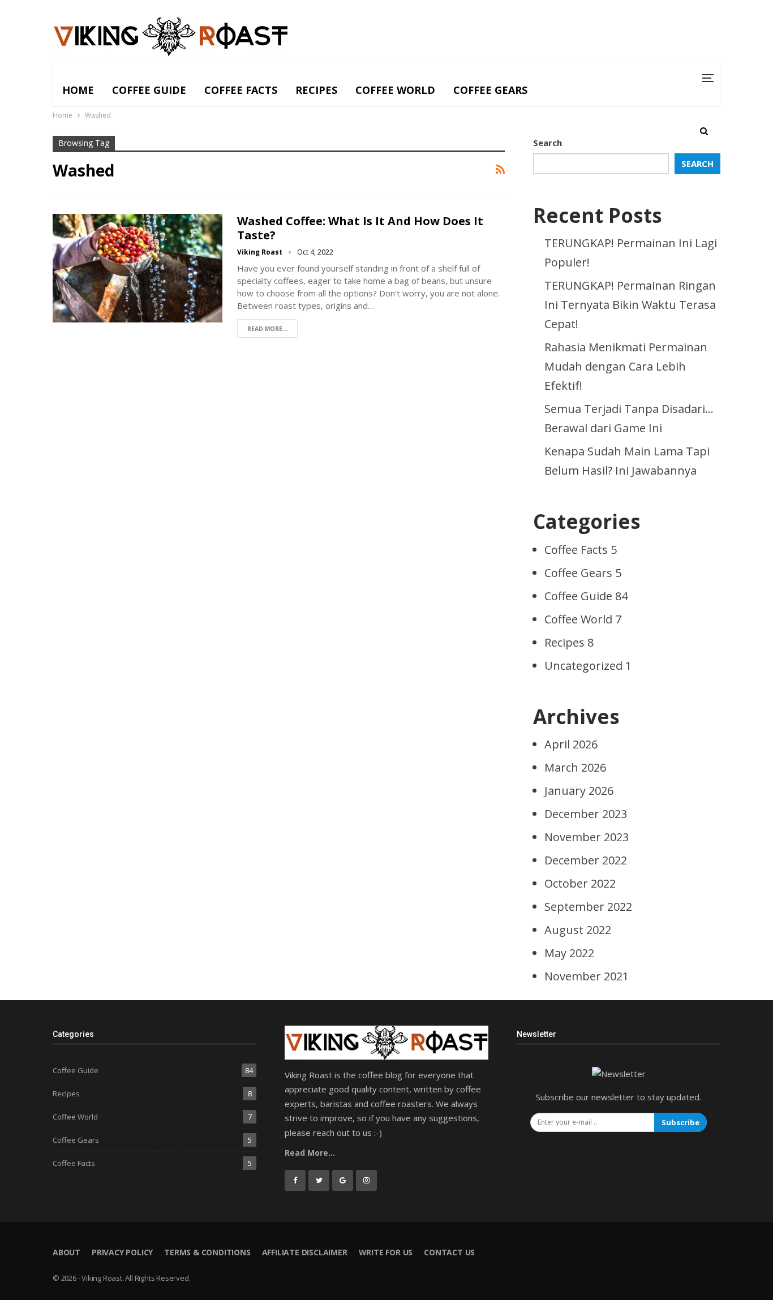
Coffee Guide (149, 90)
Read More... (267, 329)
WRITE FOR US (386, 1252)
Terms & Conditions (207, 1252)
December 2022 (585, 860)
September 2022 (588, 906)
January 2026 (578, 790)
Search (547, 142)
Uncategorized (588, 665)
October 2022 (580, 883)
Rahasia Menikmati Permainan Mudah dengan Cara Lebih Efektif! (625, 366)
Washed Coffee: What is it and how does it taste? (360, 228)
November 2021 (586, 976)
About (66, 1252)
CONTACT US (449, 1252)
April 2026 (571, 744)
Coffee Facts (240, 90)
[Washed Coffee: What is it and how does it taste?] (137, 268)
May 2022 (569, 953)
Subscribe (680, 1122)
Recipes (316, 90)
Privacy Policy (122, 1252)
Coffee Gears (490, 90)
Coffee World (395, 90)
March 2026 (575, 767)
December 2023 (585, 813)
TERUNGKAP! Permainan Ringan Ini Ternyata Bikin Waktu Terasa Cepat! (630, 305)
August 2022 (577, 929)
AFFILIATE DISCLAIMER (304, 1252)
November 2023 (586, 837)
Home (78, 90)
